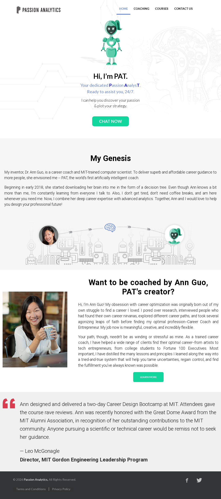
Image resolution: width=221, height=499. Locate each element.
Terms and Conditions (31, 489)
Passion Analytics (38, 10)
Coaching (141, 8)
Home (123, 8)
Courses (161, 8)
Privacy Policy (61, 489)
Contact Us (183, 8)
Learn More (148, 377)
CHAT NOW (110, 121)
